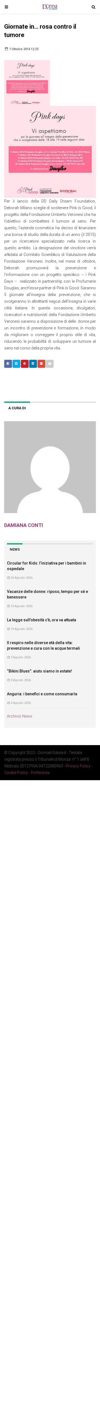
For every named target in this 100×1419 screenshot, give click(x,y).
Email (50, 364)
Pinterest (25, 364)
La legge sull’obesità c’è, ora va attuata (41, 620)
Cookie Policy (16, 772)
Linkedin (33, 364)
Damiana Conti (23, 525)
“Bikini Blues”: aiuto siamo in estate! (39, 671)
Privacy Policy (78, 766)
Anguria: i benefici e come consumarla (42, 694)
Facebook (8, 364)
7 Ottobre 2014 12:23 (23, 49)
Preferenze (40, 772)
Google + (41, 364)
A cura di (17, 408)
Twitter (16, 364)
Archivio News (19, 716)
